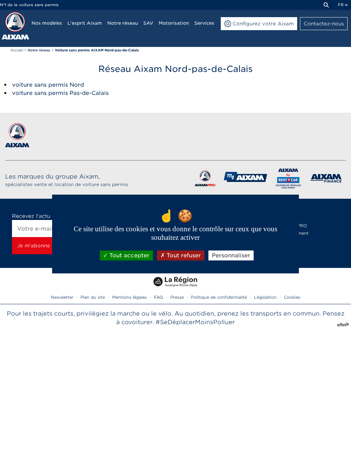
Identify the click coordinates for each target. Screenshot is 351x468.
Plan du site (93, 297)
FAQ (158, 297)
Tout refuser (183, 255)
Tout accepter (128, 255)
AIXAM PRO (294, 225)
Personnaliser (231, 255)
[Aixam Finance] (326, 179)
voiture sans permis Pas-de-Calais (60, 93)
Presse (177, 297)
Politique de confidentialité (219, 297)
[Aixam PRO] (204, 179)
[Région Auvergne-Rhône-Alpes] (175, 289)
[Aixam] (15, 25)
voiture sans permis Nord (48, 85)
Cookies (292, 297)
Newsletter (62, 297)
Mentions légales (129, 297)
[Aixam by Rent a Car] (288, 180)
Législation (265, 297)
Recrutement (294, 233)
